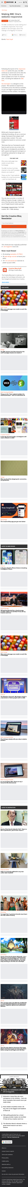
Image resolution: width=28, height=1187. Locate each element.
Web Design (4, 10)
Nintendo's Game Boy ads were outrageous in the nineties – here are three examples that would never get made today (15, 1099)
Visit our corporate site (13, 1137)
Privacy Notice (21, 232)
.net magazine (7, 246)
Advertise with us (6, 1164)
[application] (14, 103)
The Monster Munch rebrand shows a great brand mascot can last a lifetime (15, 1125)
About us (4, 1148)
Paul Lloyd (9, 39)
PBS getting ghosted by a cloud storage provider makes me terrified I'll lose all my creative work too (14, 1117)
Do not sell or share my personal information (13, 1174)
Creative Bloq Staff (14, 20)
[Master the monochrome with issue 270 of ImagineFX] (14, 1086)
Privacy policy (5, 1158)
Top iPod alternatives (15, 6)
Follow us (16, 34)
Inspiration (5, 21)
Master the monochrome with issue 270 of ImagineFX (14, 1091)
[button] (26, 2)
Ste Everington (6, 84)
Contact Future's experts (8, 1151)
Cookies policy (5, 1161)
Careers (4, 1171)
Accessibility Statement (7, 1167)
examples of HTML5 (16, 254)
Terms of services (19, 230)
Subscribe (20, 2)
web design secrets (10, 256)
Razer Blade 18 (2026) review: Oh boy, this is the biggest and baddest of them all (14, 1108)
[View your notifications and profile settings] (15, 2)
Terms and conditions (7, 1154)
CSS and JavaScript (11, 261)
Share (5, 34)
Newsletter (23, 34)
